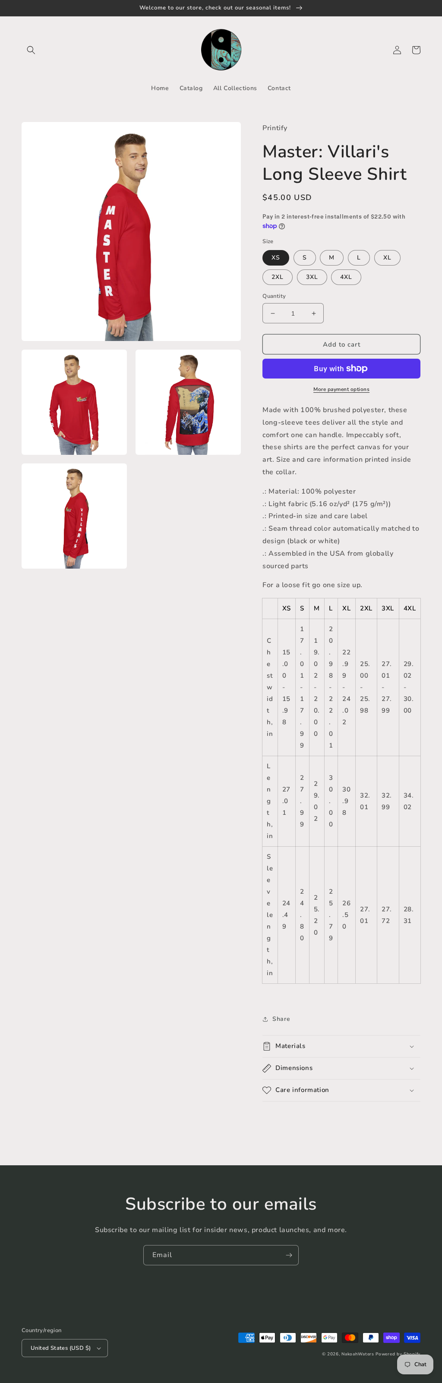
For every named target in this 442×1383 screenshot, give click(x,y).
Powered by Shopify (398, 1354)
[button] (31, 50)
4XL (346, 277)
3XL (312, 277)
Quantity (274, 296)
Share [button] (281, 1019)
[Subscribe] (288, 1255)
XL (387, 257)
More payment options (341, 389)
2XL (278, 277)
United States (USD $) (61, 1348)
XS (276, 257)
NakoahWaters (357, 1354)
